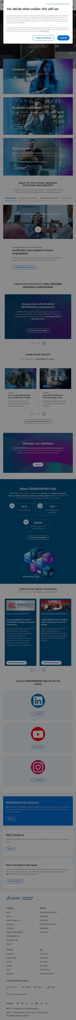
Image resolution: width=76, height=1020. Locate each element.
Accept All (63, 38)
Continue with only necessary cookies (58, 4)
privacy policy (44, 31)
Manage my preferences (43, 38)
